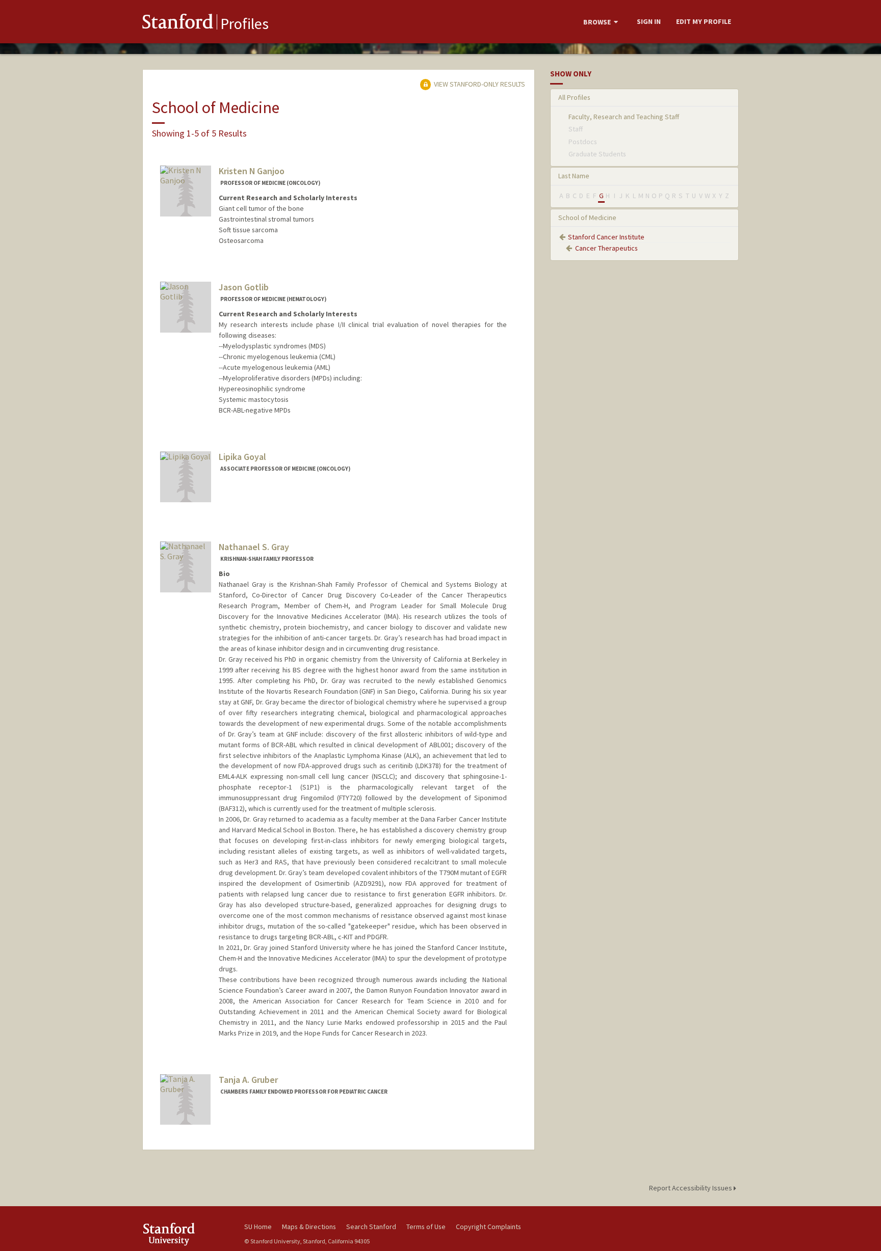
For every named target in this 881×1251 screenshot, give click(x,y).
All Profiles (574, 97)
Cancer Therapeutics (606, 248)
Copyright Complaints (488, 1226)
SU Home (258, 1226)
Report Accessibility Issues (691, 1187)
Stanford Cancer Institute (606, 236)
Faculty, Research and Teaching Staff (623, 116)
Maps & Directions (309, 1226)
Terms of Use (426, 1226)
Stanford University (185, 1233)
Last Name (573, 175)
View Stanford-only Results (478, 84)
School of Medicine (587, 217)
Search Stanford (371, 1226)
